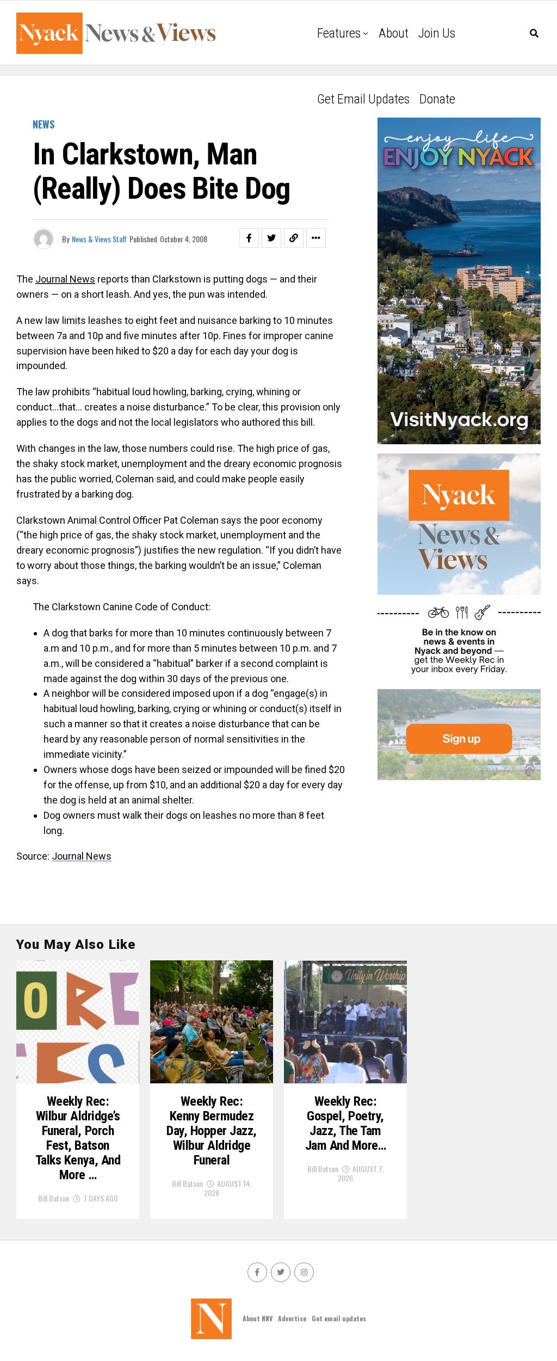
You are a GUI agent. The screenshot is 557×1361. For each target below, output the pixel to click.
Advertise (292, 1318)
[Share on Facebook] (249, 238)
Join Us (436, 33)
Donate (437, 99)
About (394, 33)
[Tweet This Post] (271, 238)
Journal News (65, 279)
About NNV (258, 1318)
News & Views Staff (99, 238)
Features (339, 33)
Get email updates (363, 99)
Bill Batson (53, 1198)
